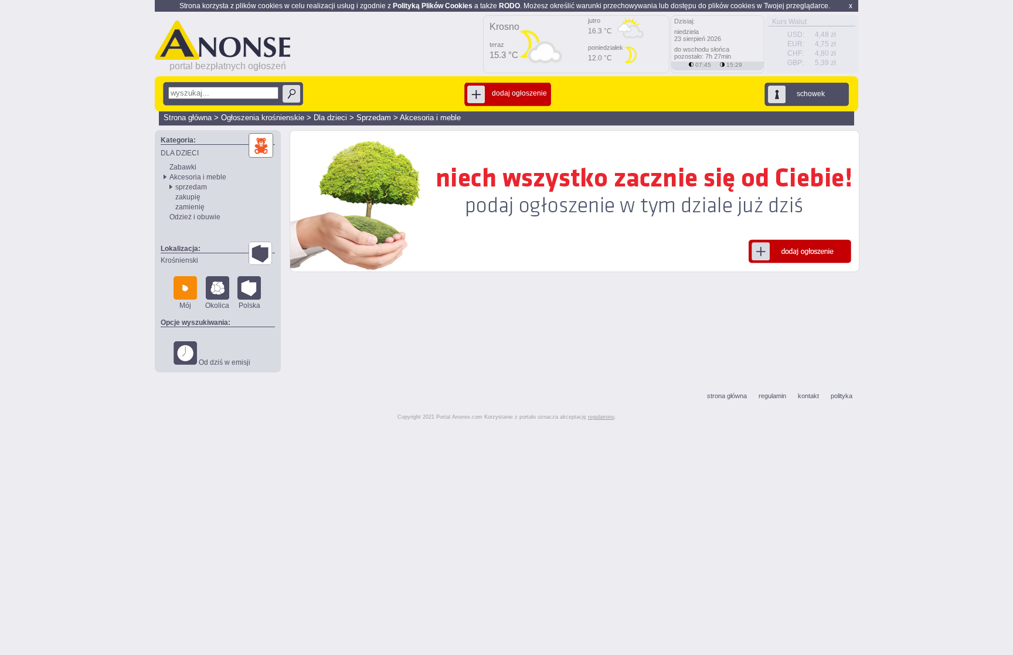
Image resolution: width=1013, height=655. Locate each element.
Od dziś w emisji (223, 362)
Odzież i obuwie (194, 217)
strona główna (727, 395)
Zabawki (182, 167)
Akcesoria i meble (430, 117)
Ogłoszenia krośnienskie (262, 117)
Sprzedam (373, 117)
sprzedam (191, 187)
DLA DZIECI (180, 153)
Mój (185, 305)
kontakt (808, 395)
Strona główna (188, 117)
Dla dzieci (330, 117)
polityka (841, 395)
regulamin (772, 395)
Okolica (217, 305)
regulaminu (601, 417)
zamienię (190, 207)
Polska (249, 305)
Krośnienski (179, 260)
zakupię (187, 197)
